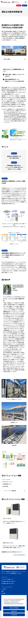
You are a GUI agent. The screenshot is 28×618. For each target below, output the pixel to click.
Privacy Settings (14, 608)
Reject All (14, 611)
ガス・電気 (4, 589)
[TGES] (15, 2)
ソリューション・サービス (7, 587)
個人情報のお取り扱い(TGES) (8, 583)
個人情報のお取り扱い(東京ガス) (8, 581)
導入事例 (3, 593)
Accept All (14, 614)
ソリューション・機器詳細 (10, 490)
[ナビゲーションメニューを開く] (25, 2)
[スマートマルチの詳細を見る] (14, 513)
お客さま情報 (7, 59)
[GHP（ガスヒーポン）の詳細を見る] (14, 538)
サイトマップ (4, 577)
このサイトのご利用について (8, 579)
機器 (2, 591)
